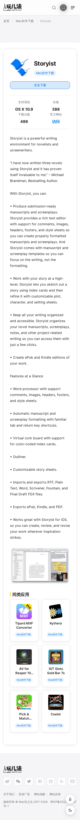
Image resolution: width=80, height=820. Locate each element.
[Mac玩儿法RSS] (61, 781)
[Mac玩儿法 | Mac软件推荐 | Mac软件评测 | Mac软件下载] (13, 7)
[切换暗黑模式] (70, 810)
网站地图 (39, 794)
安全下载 (40, 85)
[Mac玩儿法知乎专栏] (40, 781)
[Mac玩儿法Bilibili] (51, 781)
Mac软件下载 (45, 73)
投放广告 (24, 794)
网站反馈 (55, 794)
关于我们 (9, 794)
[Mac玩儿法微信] (18, 781)
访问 (56, 121)
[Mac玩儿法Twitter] (29, 781)
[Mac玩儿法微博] (7, 781)
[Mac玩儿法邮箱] (72, 781)
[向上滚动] (70, 799)
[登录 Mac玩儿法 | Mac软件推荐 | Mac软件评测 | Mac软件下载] (63, 7)
